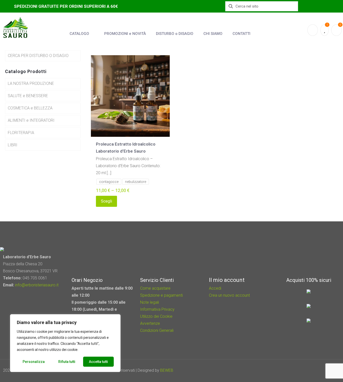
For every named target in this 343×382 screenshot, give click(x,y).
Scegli (106, 201)
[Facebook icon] (310, 370)
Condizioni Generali (157, 330)
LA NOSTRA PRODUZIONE (31, 83)
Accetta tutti (98, 362)
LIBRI (12, 145)
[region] (65, 343)
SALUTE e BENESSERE (28, 95)
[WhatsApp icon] (303, 370)
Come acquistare (155, 288)
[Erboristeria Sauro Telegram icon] (322, 370)
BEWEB (166, 370)
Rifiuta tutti (66, 362)
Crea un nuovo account (229, 295)
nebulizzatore (135, 182)
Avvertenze (150, 323)
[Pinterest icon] (317, 370)
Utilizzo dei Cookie (156, 316)
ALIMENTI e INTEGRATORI (31, 120)
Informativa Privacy (157, 309)
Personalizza (34, 362)
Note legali (149, 302)
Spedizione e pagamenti (161, 295)
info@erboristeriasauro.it (37, 285)
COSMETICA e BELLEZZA (30, 108)
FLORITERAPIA (21, 132)
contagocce (109, 182)
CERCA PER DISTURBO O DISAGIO (38, 55)
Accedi (215, 288)
